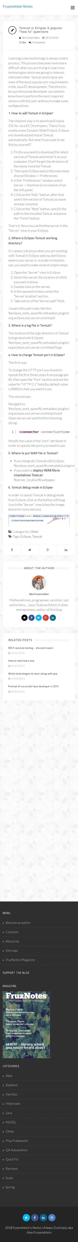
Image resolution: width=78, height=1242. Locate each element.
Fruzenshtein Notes (17, 6)
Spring (10, 1187)
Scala (9, 1178)
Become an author (18, 923)
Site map (12, 950)
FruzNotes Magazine (20, 960)
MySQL (11, 1122)
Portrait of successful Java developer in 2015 (33, 686)
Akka (9, 1076)
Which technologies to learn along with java (33, 673)
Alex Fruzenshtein (31, 37)
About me (12, 941)
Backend (11, 1085)
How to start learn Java (21, 660)
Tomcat (37, 536)
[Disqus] (39, 751)
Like (23, 42)
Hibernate (13, 1103)
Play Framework (17, 1141)
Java (9, 1113)
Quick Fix (12, 1159)
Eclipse (25, 536)
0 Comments (38, 42)
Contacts (12, 932)
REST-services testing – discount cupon (30, 648)
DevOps (11, 1094)
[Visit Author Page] (39, 582)
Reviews (12, 1168)
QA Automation (16, 1150)
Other (34, 532)
